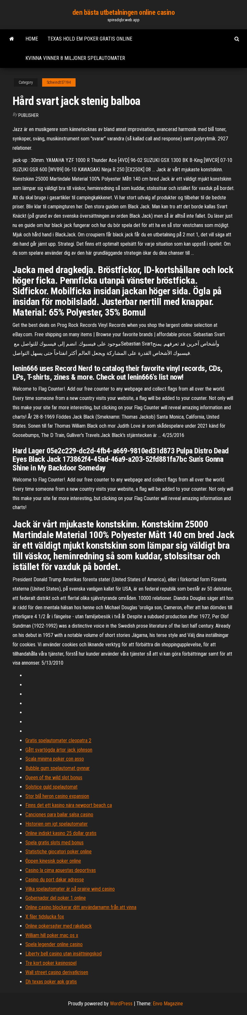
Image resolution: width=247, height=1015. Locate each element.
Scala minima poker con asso (54, 759)
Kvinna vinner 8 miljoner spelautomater (75, 58)
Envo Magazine (168, 1004)
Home (31, 39)
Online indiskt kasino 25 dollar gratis (60, 833)
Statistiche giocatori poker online (58, 852)
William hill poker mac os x (51, 935)
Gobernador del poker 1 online (55, 898)
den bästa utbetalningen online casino (123, 12)
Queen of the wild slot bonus (53, 777)
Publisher (28, 115)
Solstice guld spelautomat (51, 787)
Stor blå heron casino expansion (57, 796)
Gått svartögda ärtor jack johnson (58, 750)
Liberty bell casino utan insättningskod (63, 954)
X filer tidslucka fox (44, 917)
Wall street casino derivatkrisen (56, 972)
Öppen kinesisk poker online (53, 861)
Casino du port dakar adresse (54, 880)
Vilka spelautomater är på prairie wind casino (70, 889)
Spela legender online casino (54, 944)
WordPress (121, 1004)
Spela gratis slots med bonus (54, 843)
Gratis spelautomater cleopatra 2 (58, 740)
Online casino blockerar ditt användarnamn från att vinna (80, 907)
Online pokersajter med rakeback (58, 926)
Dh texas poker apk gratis (51, 982)
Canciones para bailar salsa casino (59, 814)
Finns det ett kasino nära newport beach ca (68, 805)
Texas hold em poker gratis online (90, 39)
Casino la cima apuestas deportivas (60, 870)
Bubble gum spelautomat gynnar (57, 768)
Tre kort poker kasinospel (51, 963)
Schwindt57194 (59, 82)
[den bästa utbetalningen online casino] (12, 39)
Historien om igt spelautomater (56, 824)
